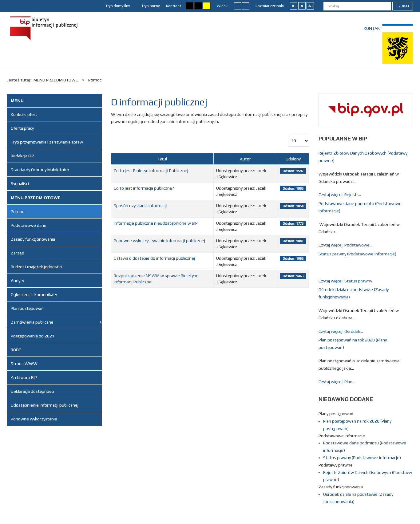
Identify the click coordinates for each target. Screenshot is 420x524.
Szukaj (402, 6)
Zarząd (17, 252)
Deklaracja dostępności (32, 391)
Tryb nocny (150, 6)
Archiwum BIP (24, 377)
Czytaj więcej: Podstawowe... (345, 244)
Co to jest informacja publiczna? (144, 188)
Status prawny (333, 253)
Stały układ (237, 6)
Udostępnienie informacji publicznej (44, 405)
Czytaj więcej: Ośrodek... (341, 331)
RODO (16, 349)
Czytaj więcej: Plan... (337, 381)
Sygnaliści (20, 183)
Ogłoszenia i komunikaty (34, 294)
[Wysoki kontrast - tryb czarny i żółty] (198, 6)
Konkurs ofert (24, 114)
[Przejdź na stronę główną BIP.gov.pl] (365, 109)
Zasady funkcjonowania (33, 239)
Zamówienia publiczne (32, 322)
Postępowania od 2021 (32, 335)
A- (294, 6)
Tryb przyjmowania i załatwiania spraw (47, 142)
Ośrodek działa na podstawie (346, 289)
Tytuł (162, 158)
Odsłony (293, 158)
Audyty (17, 280)
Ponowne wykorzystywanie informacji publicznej (159, 240)
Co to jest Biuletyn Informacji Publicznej (151, 170)
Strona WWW (24, 363)
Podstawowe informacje (371, 253)
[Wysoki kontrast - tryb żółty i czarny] (207, 6)
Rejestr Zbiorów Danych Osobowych (353, 153)
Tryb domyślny (117, 6)
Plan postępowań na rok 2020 (347, 339)
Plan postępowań (27, 308)
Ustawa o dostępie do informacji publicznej (154, 258)
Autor (245, 158)
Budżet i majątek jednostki (36, 266)
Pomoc (17, 211)
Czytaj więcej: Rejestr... (340, 194)
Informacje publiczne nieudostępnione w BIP (156, 223)
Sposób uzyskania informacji (140, 205)
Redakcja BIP (22, 155)
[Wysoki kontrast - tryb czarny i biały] (189, 6)
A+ (310, 6)
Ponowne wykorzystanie (34, 418)
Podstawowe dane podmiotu (347, 203)
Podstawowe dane (28, 225)
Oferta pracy (22, 128)
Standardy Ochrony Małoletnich (40, 169)
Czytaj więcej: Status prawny (345, 280)
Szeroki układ (245, 6)
